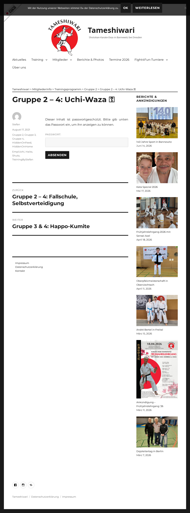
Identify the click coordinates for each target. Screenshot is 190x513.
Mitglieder (60, 59)
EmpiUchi (18, 151)
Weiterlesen (147, 8)
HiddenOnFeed (21, 142)
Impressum (22, 263)
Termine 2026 (119, 59)
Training (37, 59)
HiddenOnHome (22, 146)
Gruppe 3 (30, 134)
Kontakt (20, 270)
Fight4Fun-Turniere (149, 59)
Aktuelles (19, 59)
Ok (125, 8)
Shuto (15, 155)
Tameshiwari (111, 30)
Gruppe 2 (17, 134)
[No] (185, 8)
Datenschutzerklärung (29, 266)
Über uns (19, 67)
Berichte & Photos (90, 59)
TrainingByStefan (22, 159)
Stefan (16, 124)
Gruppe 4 (18, 138)
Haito (29, 151)
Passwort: (53, 134)
